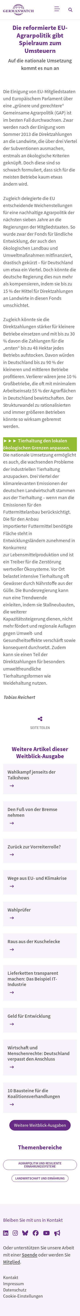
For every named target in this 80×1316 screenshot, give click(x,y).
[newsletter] (57, 1234)
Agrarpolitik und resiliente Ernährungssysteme (40, 1164)
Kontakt (10, 1277)
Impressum (13, 1283)
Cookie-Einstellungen (23, 1296)
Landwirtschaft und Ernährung (40, 1178)
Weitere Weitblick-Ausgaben (40, 1125)
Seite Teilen (40, 727)
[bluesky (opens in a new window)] (25, 1234)
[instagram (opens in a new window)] (15, 1234)
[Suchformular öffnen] (70, 9)
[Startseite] (18, 9)
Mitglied (11, 1262)
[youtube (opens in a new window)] (46, 1234)
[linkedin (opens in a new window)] (5, 1234)
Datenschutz (14, 1290)
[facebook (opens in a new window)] (36, 1234)
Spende (29, 1255)
